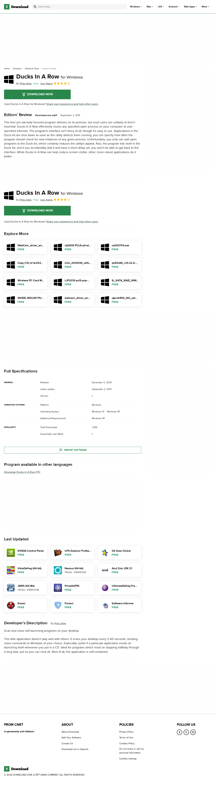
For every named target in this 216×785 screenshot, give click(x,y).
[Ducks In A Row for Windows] (9, 79)
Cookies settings (128, 758)
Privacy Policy (126, 731)
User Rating (46, 83)
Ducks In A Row (49, 76)
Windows (135, 7)
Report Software (75, 450)
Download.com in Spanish (75, 749)
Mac (149, 7)
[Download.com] (16, 6)
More (204, 6)
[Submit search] (35, 6)
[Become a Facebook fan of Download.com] (179, 732)
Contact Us (67, 743)
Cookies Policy (126, 743)
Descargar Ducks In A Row (19, 472)
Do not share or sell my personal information (131, 750)
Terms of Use (126, 737)
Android (173, 7)
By (24, 83)
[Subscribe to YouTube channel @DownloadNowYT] (193, 732)
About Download (70, 731)
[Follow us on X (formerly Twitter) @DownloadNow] (186, 732)
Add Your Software (71, 737)
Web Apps (189, 7)
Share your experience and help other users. (72, 104)
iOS (160, 7)
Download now (40, 94)
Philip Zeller (60, 623)
